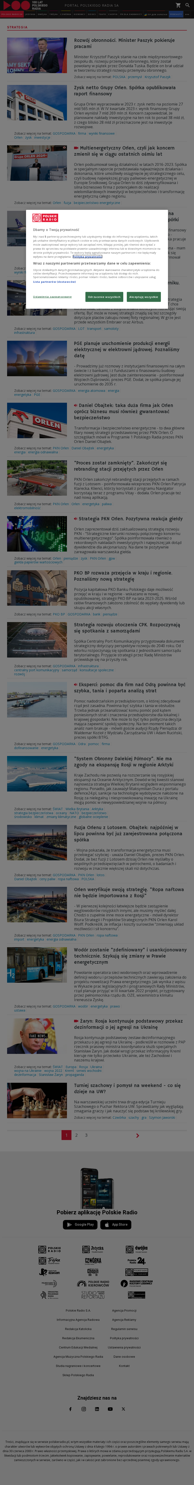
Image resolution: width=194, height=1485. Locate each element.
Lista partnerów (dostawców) (54, 281)
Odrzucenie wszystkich (104, 297)
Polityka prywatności (87, 256)
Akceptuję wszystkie (143, 297)
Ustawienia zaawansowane (52, 296)
